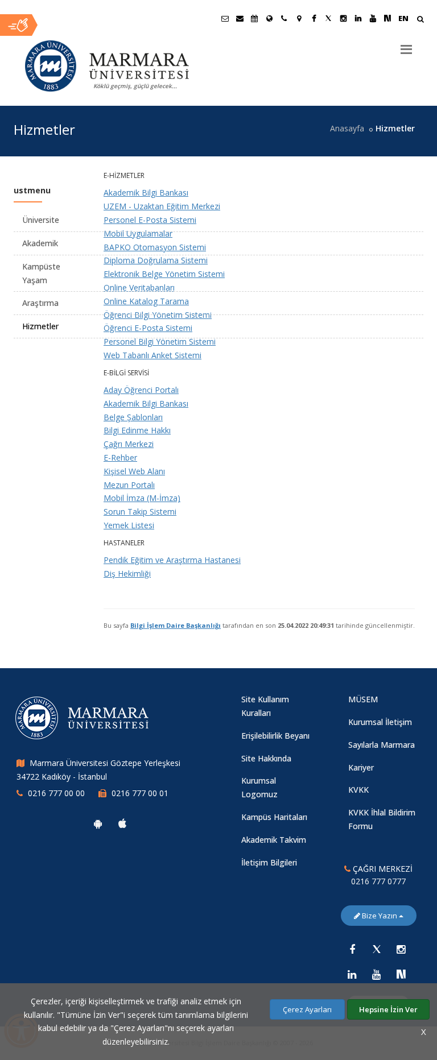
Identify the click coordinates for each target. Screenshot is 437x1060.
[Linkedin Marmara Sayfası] (358, 18)
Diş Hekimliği (127, 573)
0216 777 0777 (378, 881)
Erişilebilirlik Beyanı (275, 735)
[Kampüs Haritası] (298, 18)
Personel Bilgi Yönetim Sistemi (160, 341)
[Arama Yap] (420, 20)
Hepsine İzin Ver (388, 1009)
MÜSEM (363, 699)
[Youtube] (377, 974)
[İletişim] (284, 18)
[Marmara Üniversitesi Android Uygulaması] (98, 823)
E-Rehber (120, 457)
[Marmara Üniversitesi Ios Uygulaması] (122, 823)
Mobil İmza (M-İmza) (142, 497)
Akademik (40, 243)
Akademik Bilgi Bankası (146, 403)
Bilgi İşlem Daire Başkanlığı (175, 625)
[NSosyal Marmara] (401, 974)
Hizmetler (40, 326)
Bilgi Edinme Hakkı (137, 430)
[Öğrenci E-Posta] (224, 18)
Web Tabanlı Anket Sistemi (152, 355)
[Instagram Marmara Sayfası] (343, 18)
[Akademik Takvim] (254, 18)
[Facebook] (352, 949)
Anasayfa (347, 128)
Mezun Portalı (129, 484)
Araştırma (40, 302)
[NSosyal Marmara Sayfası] (387, 18)
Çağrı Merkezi (129, 443)
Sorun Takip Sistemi (140, 511)
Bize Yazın (379, 915)
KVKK (358, 789)
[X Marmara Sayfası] (328, 18)
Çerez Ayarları (307, 1009)
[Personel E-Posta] (239, 18)
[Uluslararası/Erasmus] (269, 18)
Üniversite (40, 219)
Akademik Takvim (273, 839)
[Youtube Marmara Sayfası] (372, 18)
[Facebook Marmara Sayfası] (313, 18)
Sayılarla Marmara (381, 744)
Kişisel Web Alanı (134, 471)
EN (403, 18)
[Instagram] (401, 949)
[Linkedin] (352, 974)
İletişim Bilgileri (269, 862)
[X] (377, 949)
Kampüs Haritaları (274, 816)
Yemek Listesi (129, 525)
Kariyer (361, 767)
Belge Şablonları (133, 417)
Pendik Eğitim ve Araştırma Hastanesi (172, 559)
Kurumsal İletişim (380, 722)
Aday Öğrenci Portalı (141, 389)
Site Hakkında (266, 758)
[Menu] (406, 45)
